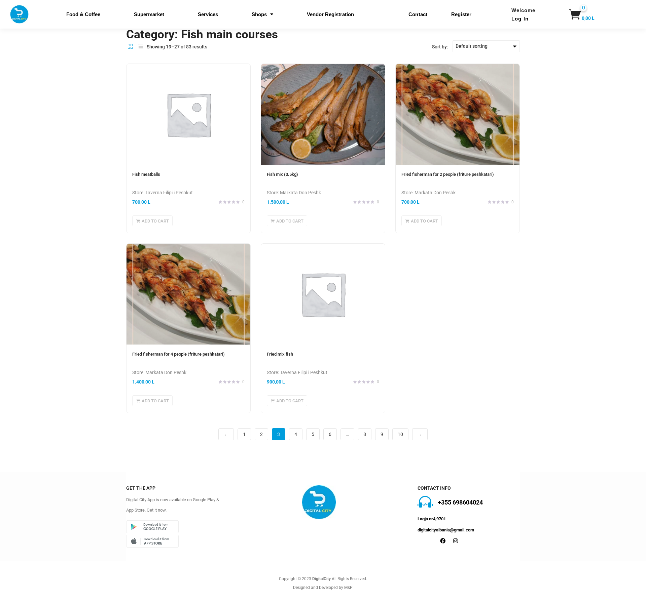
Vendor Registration (330, 14)
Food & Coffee (83, 14)
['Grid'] (130, 46)
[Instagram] (455, 541)
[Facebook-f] (442, 541)
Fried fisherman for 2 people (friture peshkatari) (447, 174)
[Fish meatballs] (188, 114)
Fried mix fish (280, 354)
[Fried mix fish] (323, 294)
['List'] (141, 46)
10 (400, 434)
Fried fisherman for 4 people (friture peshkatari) (178, 354)
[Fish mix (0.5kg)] (323, 114)
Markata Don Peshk (300, 192)
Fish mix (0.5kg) (282, 174)
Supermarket (149, 14)
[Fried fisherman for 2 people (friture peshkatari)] (457, 114)
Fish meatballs (146, 174)
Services (208, 14)
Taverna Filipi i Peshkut (169, 192)
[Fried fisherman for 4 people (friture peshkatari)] (188, 294)
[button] (577, 14)
